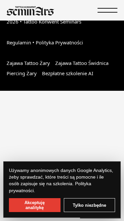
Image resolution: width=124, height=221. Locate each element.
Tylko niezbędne (89, 205)
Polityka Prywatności (59, 42)
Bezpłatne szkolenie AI (67, 73)
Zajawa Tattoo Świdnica (81, 63)
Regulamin (19, 42)
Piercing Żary (22, 73)
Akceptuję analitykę (34, 205)
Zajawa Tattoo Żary (28, 63)
